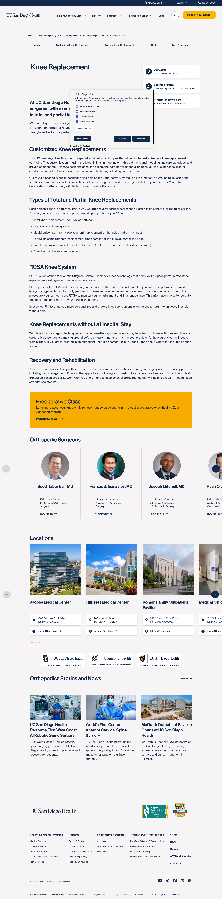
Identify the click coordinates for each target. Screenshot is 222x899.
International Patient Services (44, 856)
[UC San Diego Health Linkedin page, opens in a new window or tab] (160, 880)
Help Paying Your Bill (78, 862)
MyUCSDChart (155, 3)
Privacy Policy (58, 894)
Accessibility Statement (79, 894)
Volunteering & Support (110, 834)
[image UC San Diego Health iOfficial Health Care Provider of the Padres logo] (63, 660)
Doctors (96, 15)
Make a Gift (102, 851)
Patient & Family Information (46, 834)
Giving (173, 834)
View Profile (46, 513)
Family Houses (37, 862)
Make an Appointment (199, 14)
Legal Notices (100, 894)
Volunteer (101, 841)
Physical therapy (78, 373)
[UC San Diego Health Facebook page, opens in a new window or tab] (174, 880)
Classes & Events (38, 846)
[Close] (150, 93)
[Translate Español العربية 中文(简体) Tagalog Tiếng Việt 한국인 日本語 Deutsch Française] (179, 3)
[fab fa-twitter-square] (189, 880)
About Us (74, 834)
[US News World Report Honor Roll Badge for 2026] (181, 811)
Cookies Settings (84, 128)
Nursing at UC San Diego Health (145, 856)
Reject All (122, 139)
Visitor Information (39, 851)
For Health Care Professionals (147, 834)
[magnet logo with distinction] (156, 811)
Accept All (141, 139)
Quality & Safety (76, 841)
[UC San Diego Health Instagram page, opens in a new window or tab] (167, 880)
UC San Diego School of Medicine (166, 894)
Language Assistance (120, 894)
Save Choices (82, 139)
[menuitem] (71, 15)
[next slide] (216, 469)
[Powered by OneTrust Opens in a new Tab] (80, 146)
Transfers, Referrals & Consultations (147, 841)
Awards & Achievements (80, 851)
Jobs (161, 15)
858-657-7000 (209, 3)
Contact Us (175, 863)
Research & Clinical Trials (142, 846)
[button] (175, 15)
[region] (112, 119)
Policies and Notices (38, 894)
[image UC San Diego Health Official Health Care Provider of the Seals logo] (159, 660)
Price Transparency (78, 856)
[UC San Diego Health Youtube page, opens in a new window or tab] (182, 880)
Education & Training (140, 851)
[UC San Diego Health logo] (54, 811)
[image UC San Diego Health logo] (29, 15)
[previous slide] (6, 469)
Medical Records (38, 841)
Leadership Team (77, 846)
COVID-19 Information (181, 856)
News (173, 841)
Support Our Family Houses (110, 846)
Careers (174, 849)
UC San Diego (140, 894)
